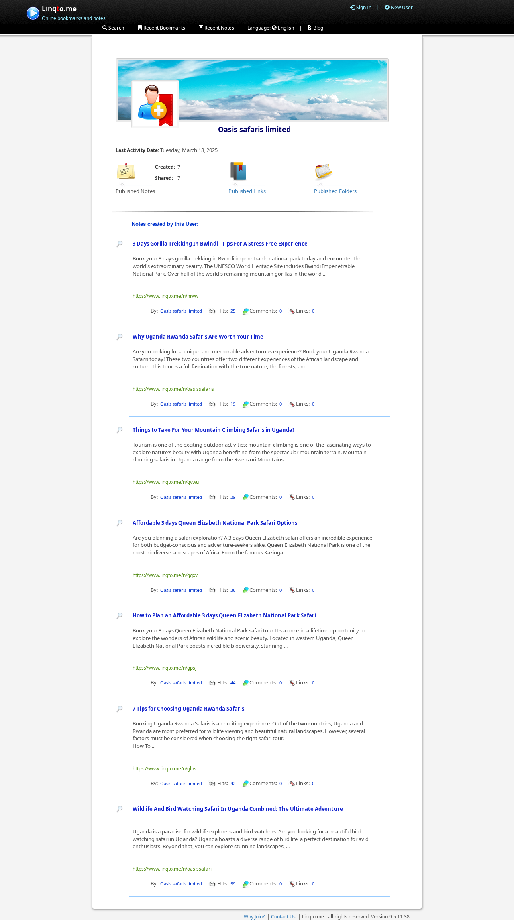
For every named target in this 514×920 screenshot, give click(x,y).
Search (115, 27)
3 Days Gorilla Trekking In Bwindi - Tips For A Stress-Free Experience (220, 243)
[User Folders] (324, 170)
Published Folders (335, 191)
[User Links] (238, 170)
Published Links (247, 191)
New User (401, 7)
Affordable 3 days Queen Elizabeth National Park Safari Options (215, 522)
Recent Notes (218, 27)
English (285, 27)
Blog (317, 27)
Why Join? (254, 916)
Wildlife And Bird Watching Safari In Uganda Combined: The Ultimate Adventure (238, 808)
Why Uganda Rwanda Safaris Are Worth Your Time (198, 336)
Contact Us (283, 916)
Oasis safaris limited (254, 129)
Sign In (363, 7)
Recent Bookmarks (163, 27)
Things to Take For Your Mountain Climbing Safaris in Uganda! (213, 429)
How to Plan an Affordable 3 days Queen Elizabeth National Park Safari (224, 615)
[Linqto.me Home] (33, 12)
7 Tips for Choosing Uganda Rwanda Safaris (188, 708)
